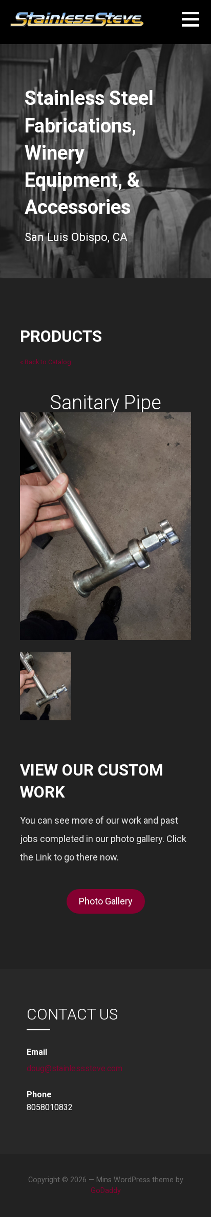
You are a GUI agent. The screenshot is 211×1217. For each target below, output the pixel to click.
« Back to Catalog (45, 362)
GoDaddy (106, 1190)
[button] (196, 25)
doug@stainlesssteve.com (74, 1068)
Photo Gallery (106, 901)
